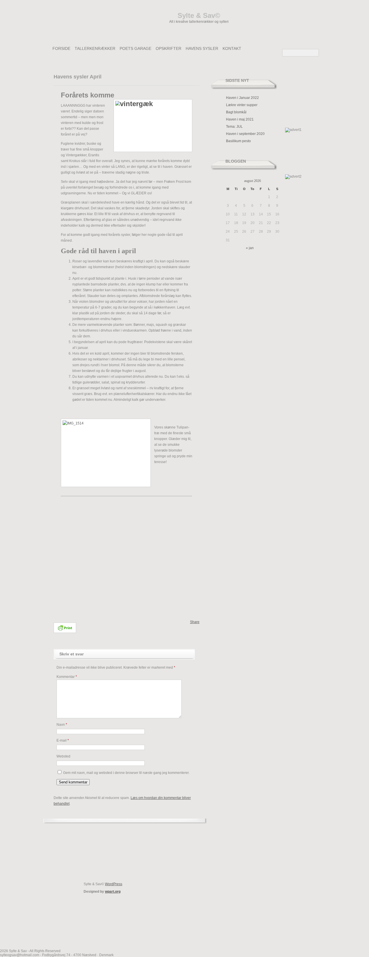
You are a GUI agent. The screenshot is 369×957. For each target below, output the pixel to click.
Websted (63, 756)
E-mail (63, 740)
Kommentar (67, 677)
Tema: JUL (234, 127)
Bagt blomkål (236, 112)
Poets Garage (135, 48)
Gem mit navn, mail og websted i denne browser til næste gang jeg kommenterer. (126, 773)
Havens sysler (202, 48)
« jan (250, 248)
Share (194, 622)
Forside (61, 48)
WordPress (113, 884)
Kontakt (232, 48)
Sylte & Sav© (199, 15)
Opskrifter (168, 48)
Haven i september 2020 (245, 134)
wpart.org (113, 892)
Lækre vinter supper (241, 105)
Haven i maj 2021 (240, 119)
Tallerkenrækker (95, 48)
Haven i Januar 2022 (242, 98)
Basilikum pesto (238, 141)
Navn (62, 725)
